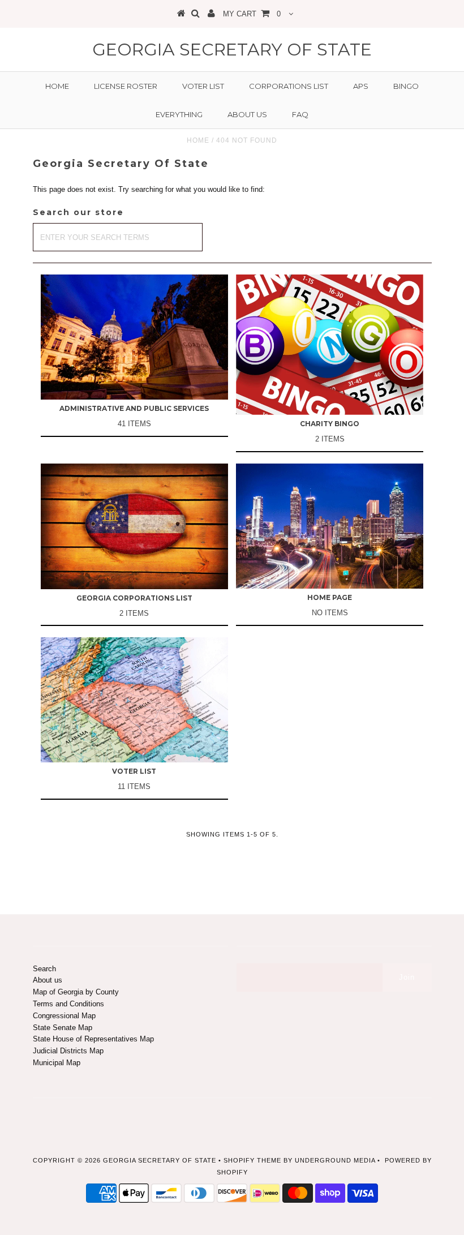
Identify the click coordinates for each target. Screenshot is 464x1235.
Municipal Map (56, 1062)
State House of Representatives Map (93, 1039)
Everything (179, 114)
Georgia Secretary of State (232, 49)
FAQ (300, 114)
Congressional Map (64, 1015)
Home (57, 86)
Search (44, 968)
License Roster (125, 86)
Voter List (203, 86)
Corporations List (288, 86)
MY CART (252, 14)
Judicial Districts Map (68, 1051)
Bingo (406, 86)
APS (360, 86)
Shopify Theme (252, 1160)
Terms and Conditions (68, 1004)
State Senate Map (62, 1027)
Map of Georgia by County (76, 992)
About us (247, 114)
